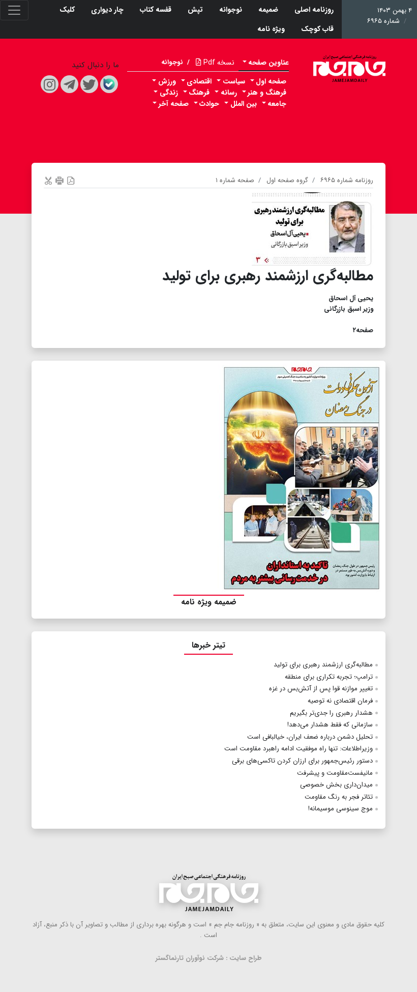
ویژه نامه (271, 29)
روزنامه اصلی (314, 9)
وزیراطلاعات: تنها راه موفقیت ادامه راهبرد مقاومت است (298, 748)
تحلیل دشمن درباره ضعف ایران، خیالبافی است (310, 737)
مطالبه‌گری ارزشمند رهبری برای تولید (323, 664)
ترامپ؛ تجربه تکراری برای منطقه (329, 677)
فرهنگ (199, 92)
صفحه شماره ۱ (235, 180)
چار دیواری (107, 9)
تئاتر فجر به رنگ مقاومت (339, 797)
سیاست (234, 81)
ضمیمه (268, 9)
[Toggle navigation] (14, 10)
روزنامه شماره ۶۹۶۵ (346, 180)
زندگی (169, 92)
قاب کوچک (317, 29)
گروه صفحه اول (287, 180)
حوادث (209, 103)
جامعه (276, 103)
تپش (195, 9)
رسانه (229, 92)
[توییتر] (89, 84)
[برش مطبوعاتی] (48, 180)
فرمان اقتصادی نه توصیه (340, 700)
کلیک (67, 9)
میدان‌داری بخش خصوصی (336, 784)
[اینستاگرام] (49, 84)
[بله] (109, 84)
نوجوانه (230, 9)
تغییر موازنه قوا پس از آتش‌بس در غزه (321, 688)
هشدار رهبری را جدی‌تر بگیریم (331, 713)
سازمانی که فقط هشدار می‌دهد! (330, 724)
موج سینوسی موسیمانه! (340, 808)
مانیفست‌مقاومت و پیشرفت (335, 773)
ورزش (167, 81)
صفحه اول (271, 81)
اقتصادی (199, 81)
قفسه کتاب (155, 9)
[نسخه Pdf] (70, 180)
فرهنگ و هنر (267, 92)
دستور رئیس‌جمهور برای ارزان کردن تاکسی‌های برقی (302, 760)
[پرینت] (59, 180)
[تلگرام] (69, 84)
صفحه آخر (174, 103)
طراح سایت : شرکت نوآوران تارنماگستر (209, 958)
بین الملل (243, 103)
